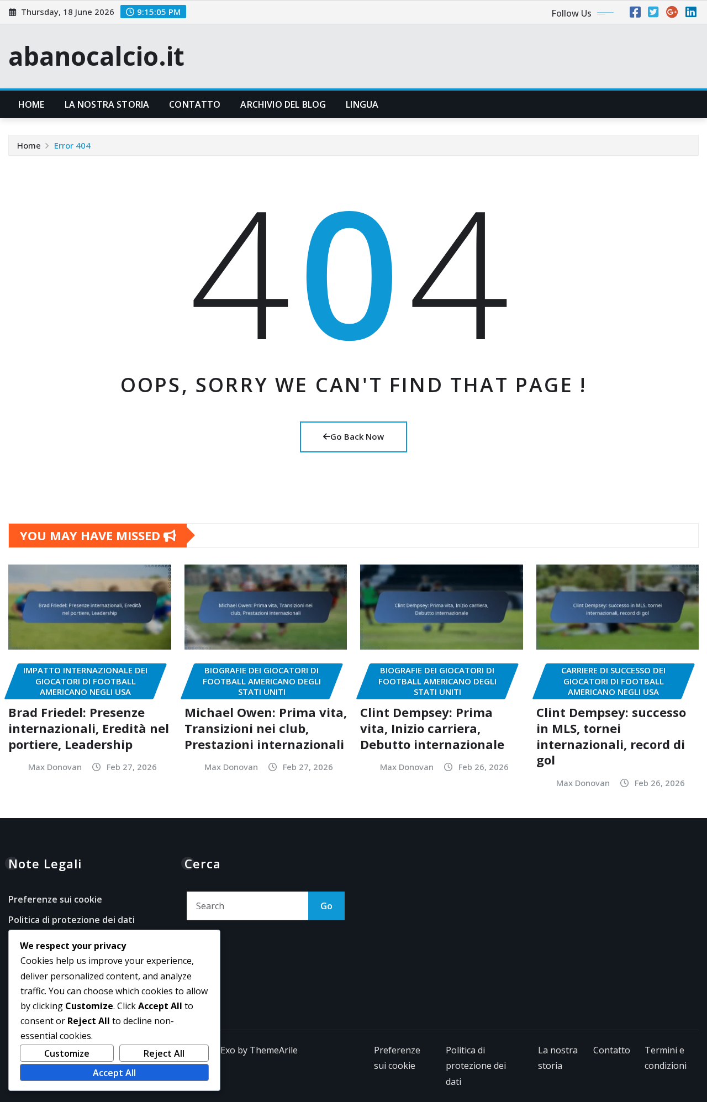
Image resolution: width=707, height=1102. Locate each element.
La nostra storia (107, 104)
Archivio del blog (283, 104)
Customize (66, 1053)
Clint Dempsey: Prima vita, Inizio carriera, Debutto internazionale (432, 728)
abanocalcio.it (96, 56)
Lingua (362, 104)
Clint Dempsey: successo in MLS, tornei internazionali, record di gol (611, 736)
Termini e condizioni (666, 1058)
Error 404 (72, 145)
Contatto (194, 104)
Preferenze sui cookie (55, 899)
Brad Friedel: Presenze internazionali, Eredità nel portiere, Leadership (88, 728)
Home (31, 104)
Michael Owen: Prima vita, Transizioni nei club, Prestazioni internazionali (265, 728)
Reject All (164, 1053)
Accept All (114, 1073)
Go (326, 906)
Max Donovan (55, 766)
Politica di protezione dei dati (71, 920)
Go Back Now (357, 436)
